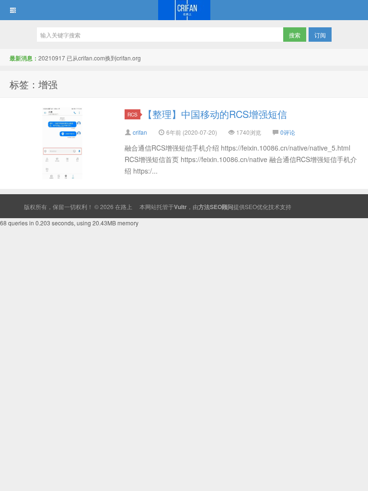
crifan (140, 132)
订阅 (320, 35)
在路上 (184, 10)
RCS (132, 114)
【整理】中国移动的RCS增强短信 (215, 114)
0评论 (287, 132)
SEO (251, 206)
